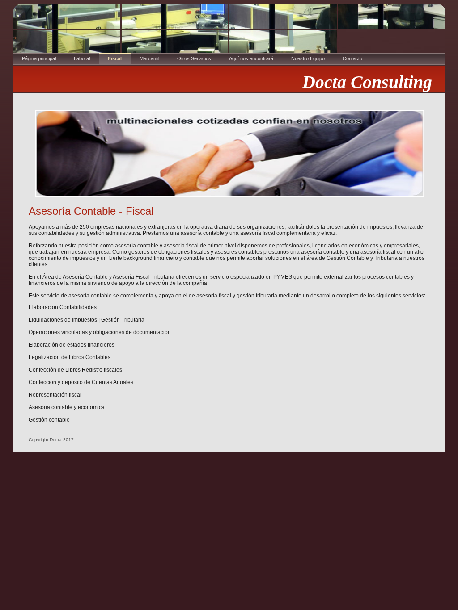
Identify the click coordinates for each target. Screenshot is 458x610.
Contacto (352, 58)
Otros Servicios (194, 58)
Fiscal (115, 58)
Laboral (82, 58)
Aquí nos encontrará (251, 58)
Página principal (39, 58)
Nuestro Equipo (308, 58)
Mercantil (149, 58)
